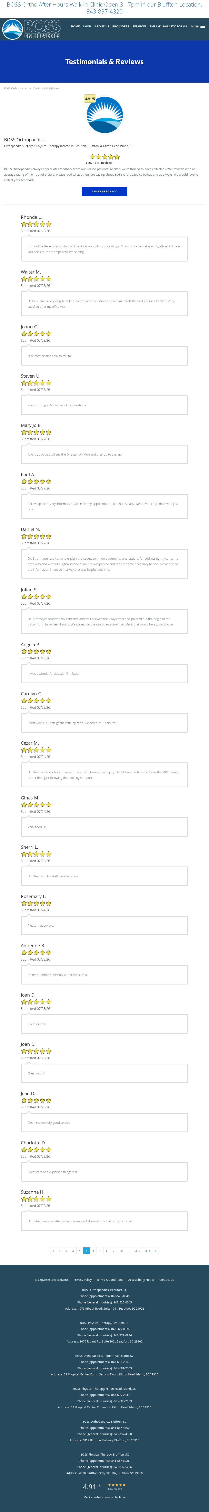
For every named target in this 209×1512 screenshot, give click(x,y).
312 (137, 1251)
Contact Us (166, 1280)
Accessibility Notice (141, 1280)
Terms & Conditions (110, 1280)
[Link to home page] (30, 29)
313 (147, 1251)
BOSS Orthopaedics (16, 88)
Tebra (122, 1497)
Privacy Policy (82, 1280)
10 (121, 1251)
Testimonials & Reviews (47, 88)
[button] (202, 26)
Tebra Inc (62, 1280)
